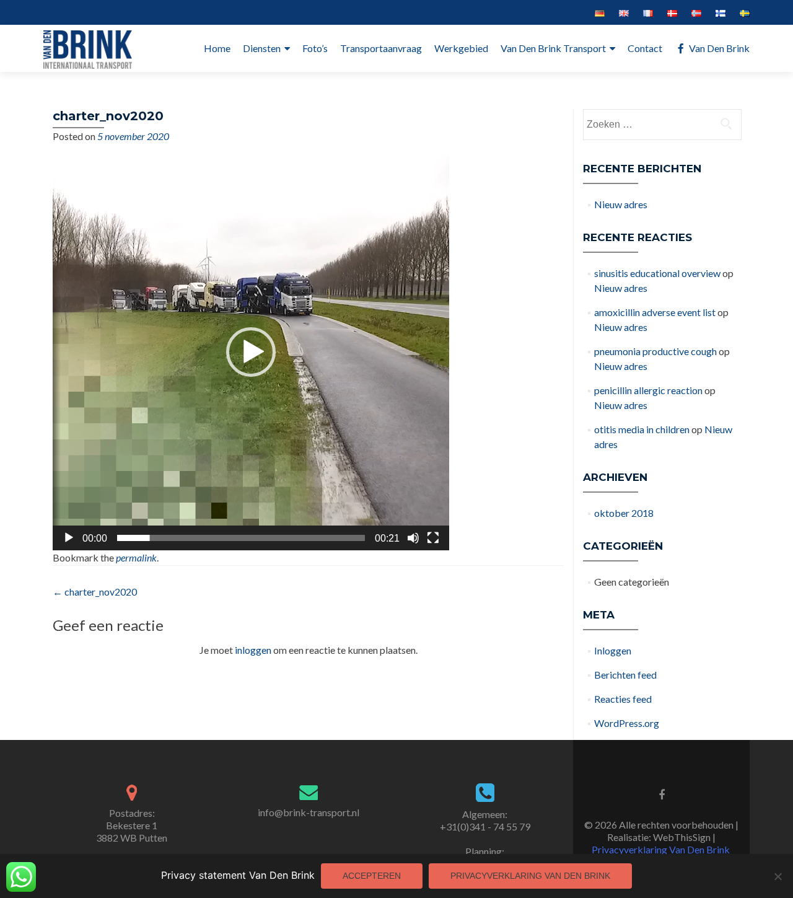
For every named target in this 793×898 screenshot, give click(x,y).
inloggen (253, 650)
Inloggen (612, 650)
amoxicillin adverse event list (655, 312)
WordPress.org (626, 723)
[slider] (241, 538)
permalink (136, 557)
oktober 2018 (624, 513)
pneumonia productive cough (655, 351)
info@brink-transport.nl (308, 812)
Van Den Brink (719, 48)
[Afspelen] (69, 538)
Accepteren (372, 876)
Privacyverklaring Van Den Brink (661, 849)
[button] (251, 352)
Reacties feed (623, 699)
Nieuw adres (620, 204)
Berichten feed (625, 674)
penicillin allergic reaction (648, 390)
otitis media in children (642, 429)
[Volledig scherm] (433, 538)
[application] (251, 352)
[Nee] (777, 876)
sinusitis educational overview (657, 273)
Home (217, 48)
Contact (645, 48)
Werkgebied (461, 48)
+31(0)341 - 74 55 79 (485, 826)
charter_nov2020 (95, 591)
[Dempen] (413, 538)
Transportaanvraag (381, 48)
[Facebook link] (662, 794)
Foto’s (315, 48)
